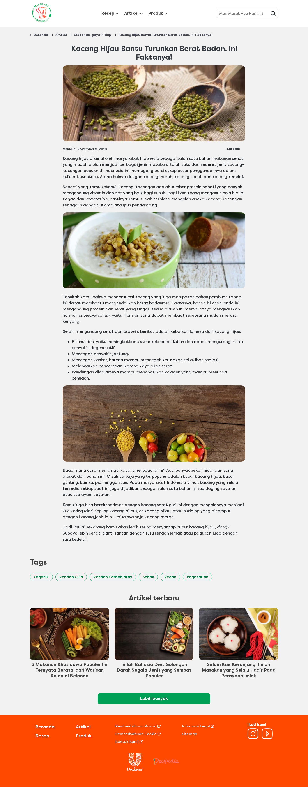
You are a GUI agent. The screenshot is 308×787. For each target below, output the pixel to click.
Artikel (131, 13)
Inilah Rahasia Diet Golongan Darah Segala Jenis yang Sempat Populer (154, 670)
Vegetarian (197, 577)
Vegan (170, 577)
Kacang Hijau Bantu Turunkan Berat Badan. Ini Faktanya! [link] (165, 35)
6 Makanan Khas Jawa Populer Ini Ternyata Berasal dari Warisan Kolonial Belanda (69, 670)
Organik (41, 577)
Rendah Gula (71, 577)
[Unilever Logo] (135, 769)
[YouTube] (267, 738)
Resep (107, 13)
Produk (156, 13)
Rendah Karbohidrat (112, 577)
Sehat (148, 577)
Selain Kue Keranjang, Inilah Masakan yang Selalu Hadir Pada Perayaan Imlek (239, 670)
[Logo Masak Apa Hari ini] (41, 23)
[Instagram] (253, 738)
